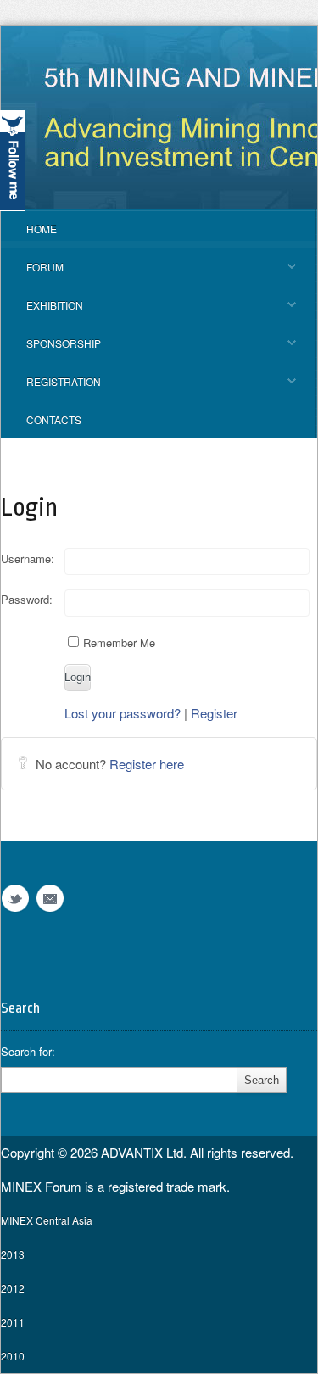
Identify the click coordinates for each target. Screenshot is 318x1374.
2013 (13, 1254)
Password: (27, 599)
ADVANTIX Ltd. (145, 1152)
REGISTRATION (51, 387)
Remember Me (119, 642)
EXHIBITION (42, 311)
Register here (146, 764)
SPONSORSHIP (51, 349)
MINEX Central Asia (46, 1220)
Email (50, 898)
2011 (13, 1322)
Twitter (15, 898)
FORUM (32, 273)
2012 (13, 1288)
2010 (13, 1356)
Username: (27, 559)
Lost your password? (122, 713)
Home (41, 228)
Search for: (28, 1051)
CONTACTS (53, 419)
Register (214, 713)
